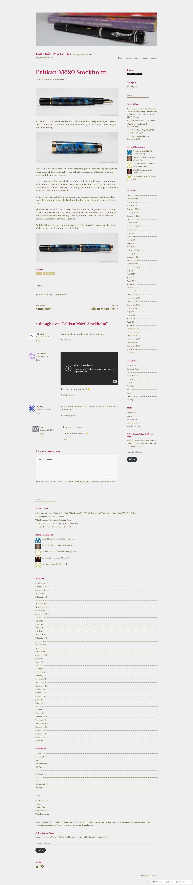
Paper (129, 383)
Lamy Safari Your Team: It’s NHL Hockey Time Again (57, 523)
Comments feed (133, 423)
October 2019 (132, 195)
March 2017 (131, 284)
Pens (129, 393)
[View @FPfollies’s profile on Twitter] (37, 867)
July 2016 (130, 312)
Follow (132, 459)
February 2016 (133, 329)
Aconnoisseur (138, 176)
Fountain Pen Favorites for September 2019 (53, 527)
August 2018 (132, 230)
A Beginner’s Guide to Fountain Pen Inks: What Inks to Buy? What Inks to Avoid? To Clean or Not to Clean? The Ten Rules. (85, 513)
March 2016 (132, 325)
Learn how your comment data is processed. (95, 482)
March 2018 (132, 247)
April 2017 (131, 281)
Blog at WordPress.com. (149, 875)
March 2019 (132, 206)
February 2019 (133, 209)
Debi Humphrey (139, 170)
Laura (61, 79)
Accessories (132, 366)
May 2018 (131, 240)
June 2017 (131, 274)
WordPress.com (133, 426)
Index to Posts (132, 58)
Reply (38, 340)
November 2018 (133, 219)
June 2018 (131, 236)
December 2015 (133, 336)
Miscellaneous (133, 376)
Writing (130, 400)
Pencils (130, 389)
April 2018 (131, 243)
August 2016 (132, 308)
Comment (110, 476)
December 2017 (133, 257)
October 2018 (132, 223)
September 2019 (133, 199)
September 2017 (133, 267)
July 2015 (130, 353)
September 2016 (133, 305)
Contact (154, 58)
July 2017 (130, 271)
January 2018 (132, 254)
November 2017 (133, 260)
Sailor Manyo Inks (63, 558)
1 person (72, 340)
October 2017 (132, 264)
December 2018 (133, 216)
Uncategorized (133, 396)
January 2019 (132, 213)
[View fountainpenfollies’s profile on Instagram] (43, 867)
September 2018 (133, 226)
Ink (128, 372)
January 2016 (132, 332)
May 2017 (130, 278)
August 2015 (132, 349)
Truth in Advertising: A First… (67, 552)
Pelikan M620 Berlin (104, 307)
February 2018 (133, 250)
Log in (129, 416)
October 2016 (132, 301)
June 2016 (131, 315)
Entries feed (132, 419)
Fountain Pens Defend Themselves (141, 121)
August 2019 (132, 202)
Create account (133, 413)
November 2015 (133, 339)
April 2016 (131, 322)
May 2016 (131, 319)
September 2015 (133, 346)
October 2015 (132, 343)
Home (120, 58)
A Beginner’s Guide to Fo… (66, 545)
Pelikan (64, 295)
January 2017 (132, 291)
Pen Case (130, 386)
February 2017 (132, 288)
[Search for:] (137, 95)
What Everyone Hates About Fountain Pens (53, 520)
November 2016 (133, 298)
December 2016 (133, 295)
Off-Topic (131, 379)
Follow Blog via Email (44, 833)
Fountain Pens (48, 295)
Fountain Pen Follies (53, 54)
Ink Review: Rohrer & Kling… (64, 539)
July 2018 (130, 233)
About (145, 58)
